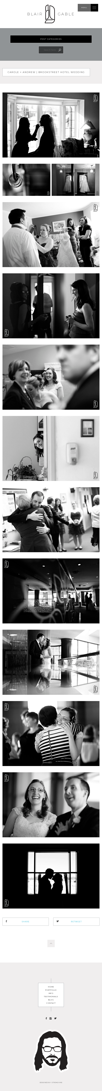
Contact (51, 1003)
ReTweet (76, 922)
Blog (51, 1000)
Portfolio (51, 990)
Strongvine (57, 1082)
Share (26, 922)
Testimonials (51, 997)
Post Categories (51, 39)
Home (51, 987)
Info (51, 993)
